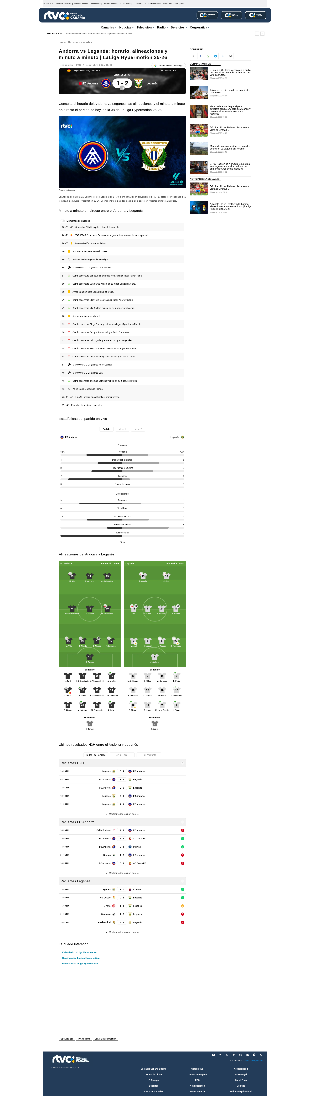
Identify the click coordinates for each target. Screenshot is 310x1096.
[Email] (230, 56)
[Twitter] (227, 1054)
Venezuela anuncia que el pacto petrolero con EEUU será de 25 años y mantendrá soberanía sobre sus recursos (230, 110)
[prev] (257, 34)
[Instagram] (240, 1054)
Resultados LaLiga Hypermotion (80, 963)
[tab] (106, 429)
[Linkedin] (223, 56)
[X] (193, 56)
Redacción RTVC (70, 65)
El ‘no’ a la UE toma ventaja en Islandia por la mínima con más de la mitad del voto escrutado (230, 72)
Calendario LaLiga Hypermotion (79, 952)
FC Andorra (84, 1039)
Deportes (86, 42)
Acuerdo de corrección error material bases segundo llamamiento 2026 (99, 33)
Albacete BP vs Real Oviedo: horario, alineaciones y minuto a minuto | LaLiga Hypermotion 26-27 (230, 206)
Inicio (62, 42)
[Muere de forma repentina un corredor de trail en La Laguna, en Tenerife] (199, 148)
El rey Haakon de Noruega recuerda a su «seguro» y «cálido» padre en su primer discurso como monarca (230, 166)
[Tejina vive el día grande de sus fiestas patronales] (199, 92)
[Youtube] (213, 1054)
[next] (262, 34)
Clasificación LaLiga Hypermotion (81, 958)
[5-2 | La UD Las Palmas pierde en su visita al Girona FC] (199, 130)
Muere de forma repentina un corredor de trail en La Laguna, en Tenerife (230, 147)
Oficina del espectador (253, 1060)
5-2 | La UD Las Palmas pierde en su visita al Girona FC (229, 128)
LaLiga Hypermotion (105, 1039)
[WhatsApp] (208, 56)
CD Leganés (67, 1039)
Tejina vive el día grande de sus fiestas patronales (230, 91)
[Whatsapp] (261, 1054)
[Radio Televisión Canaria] (65, 15)
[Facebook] (200, 56)
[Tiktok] (233, 1054)
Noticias (73, 42)
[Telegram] (215, 56)
